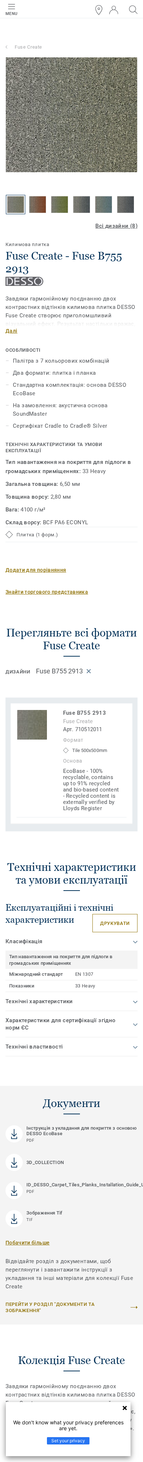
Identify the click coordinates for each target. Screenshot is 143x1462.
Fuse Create (28, 47)
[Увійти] (113, 10)
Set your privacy (68, 1440)
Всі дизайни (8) (116, 226)
